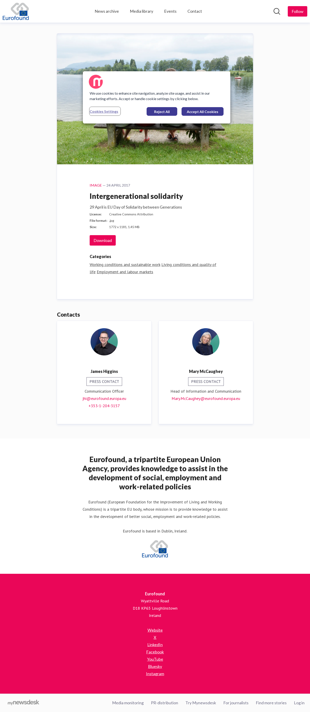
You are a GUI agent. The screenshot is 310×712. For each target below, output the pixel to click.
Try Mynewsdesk (200, 702)
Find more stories (271, 702)
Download (102, 240)
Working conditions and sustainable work (125, 264)
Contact (194, 11)
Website (155, 630)
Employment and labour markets (125, 271)
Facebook (155, 651)
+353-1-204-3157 (104, 405)
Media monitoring (128, 702)
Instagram (155, 673)
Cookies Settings (104, 111)
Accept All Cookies (202, 111)
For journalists (235, 702)
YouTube (155, 659)
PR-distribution (164, 702)
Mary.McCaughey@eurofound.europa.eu (206, 398)
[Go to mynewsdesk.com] (23, 703)
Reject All (162, 111)
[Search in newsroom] (276, 11)
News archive (107, 11)
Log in (299, 702)
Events (170, 11)
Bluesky (155, 666)
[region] (156, 97)
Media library (141, 11)
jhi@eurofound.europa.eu (104, 398)
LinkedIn (155, 644)
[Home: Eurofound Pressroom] (16, 11)
